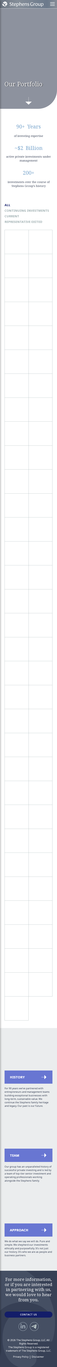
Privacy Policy (21, 1357)
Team (7, 1115)
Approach (10, 1190)
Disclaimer (38, 1357)
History (9, 1037)
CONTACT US (28, 1314)
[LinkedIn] (23, 1326)
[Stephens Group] (22, 4)
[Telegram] (34, 1326)
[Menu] (52, 4)
